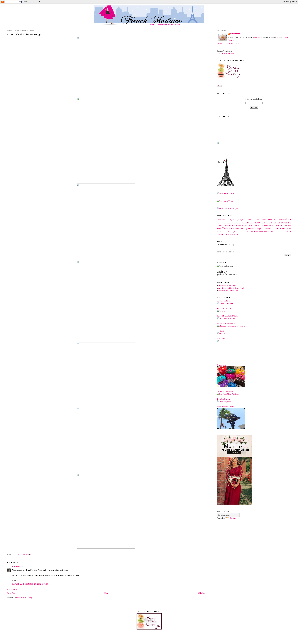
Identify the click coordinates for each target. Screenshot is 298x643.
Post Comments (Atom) (24, 598)
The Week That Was (258, 232)
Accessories (221, 220)
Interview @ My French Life (228, 290)
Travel (287, 231)
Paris (225, 228)
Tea (248, 232)
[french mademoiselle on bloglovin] (225, 186)
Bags (231, 220)
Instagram (232, 225)
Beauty (235, 220)
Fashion (286, 219)
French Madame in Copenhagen (231, 223)
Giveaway (220, 225)
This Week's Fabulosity (275, 232)
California (251, 220)
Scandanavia (281, 229)
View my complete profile (228, 43)
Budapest (244, 220)
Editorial (276, 220)
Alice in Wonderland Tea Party (227, 323)
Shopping (231, 232)
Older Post (201, 593)
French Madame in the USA (251, 223)
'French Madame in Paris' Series (227, 316)
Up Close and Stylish (224, 301)
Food (218, 223)
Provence (268, 229)
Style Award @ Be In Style (227, 285)
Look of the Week (261, 225)
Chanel (257, 220)
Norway (219, 229)
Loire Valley (243, 225)
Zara (237, 234)
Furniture (25, 554)
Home (106, 593)
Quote (33, 554)
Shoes (225, 232)
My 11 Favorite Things (224, 308)
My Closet (220, 331)
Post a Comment (12, 589)
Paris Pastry (235, 34)
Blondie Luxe (221, 365)
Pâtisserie (251, 229)
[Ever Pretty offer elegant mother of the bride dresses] (234, 504)
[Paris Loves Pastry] (229, 78)
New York (288, 225)
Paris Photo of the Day (238, 228)
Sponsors (237, 232)
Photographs (259, 228)
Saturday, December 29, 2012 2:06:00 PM (31, 584)
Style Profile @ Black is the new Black (231, 288)
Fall (280, 220)
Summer (243, 232)
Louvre (271, 225)
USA (218, 234)
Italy (237, 225)
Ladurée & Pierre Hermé (225, 392)
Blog (240, 220)
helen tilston (16, 566)
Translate (233, 518)
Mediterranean (279, 225)
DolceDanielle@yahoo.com (226, 53)
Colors (17, 554)
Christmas (263, 220)
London (250, 225)
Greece (226, 225)
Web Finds (223, 234)
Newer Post (11, 593)
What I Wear (231, 234)
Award (227, 220)
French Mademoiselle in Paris (270, 223)
